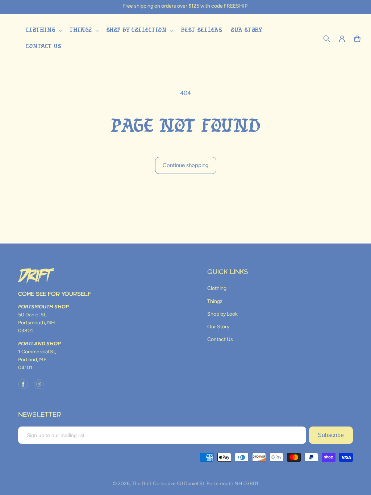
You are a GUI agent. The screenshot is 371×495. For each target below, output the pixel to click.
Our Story (218, 327)
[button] (43, 30)
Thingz (214, 301)
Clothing (216, 288)
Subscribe (331, 435)
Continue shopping (186, 165)
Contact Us (220, 339)
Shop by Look (222, 314)
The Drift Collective (154, 484)
